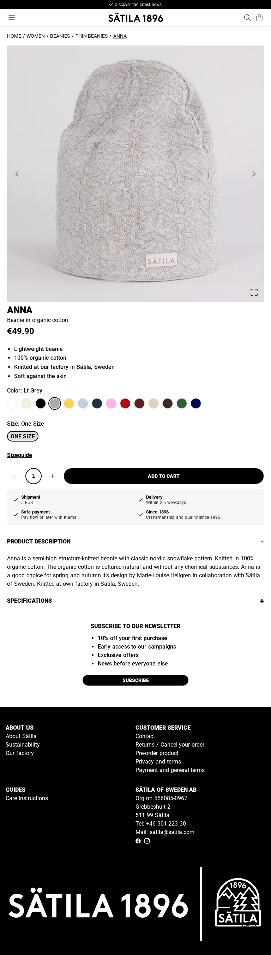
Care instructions (27, 798)
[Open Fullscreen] (254, 292)
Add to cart (164, 476)
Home (14, 36)
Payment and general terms (170, 770)
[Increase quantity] (52, 476)
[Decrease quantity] (14, 476)
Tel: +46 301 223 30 (161, 823)
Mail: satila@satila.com (165, 832)
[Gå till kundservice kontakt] (249, 933)
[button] (135, 173)
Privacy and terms (158, 761)
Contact (145, 736)
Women (35, 36)
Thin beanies (92, 36)
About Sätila (21, 736)
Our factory (20, 753)
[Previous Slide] (17, 174)
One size (23, 436)
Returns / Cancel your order (170, 744)
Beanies (60, 36)
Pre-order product (157, 753)
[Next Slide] (254, 174)
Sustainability (23, 744)
